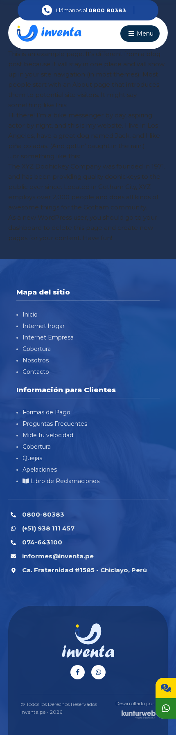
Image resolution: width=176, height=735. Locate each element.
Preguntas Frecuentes (55, 423)
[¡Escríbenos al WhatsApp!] (166, 708)
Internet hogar (44, 326)
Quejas (32, 458)
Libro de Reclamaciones (64, 481)
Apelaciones (40, 469)
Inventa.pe (32, 712)
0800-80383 (43, 514)
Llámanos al (91, 10)
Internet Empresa (48, 337)
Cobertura (37, 349)
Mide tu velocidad (48, 435)
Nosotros (36, 360)
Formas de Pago (46, 412)
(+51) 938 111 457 (48, 528)
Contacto (36, 371)
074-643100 (42, 542)
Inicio (30, 314)
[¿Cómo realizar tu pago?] (166, 688)
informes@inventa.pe (58, 556)
